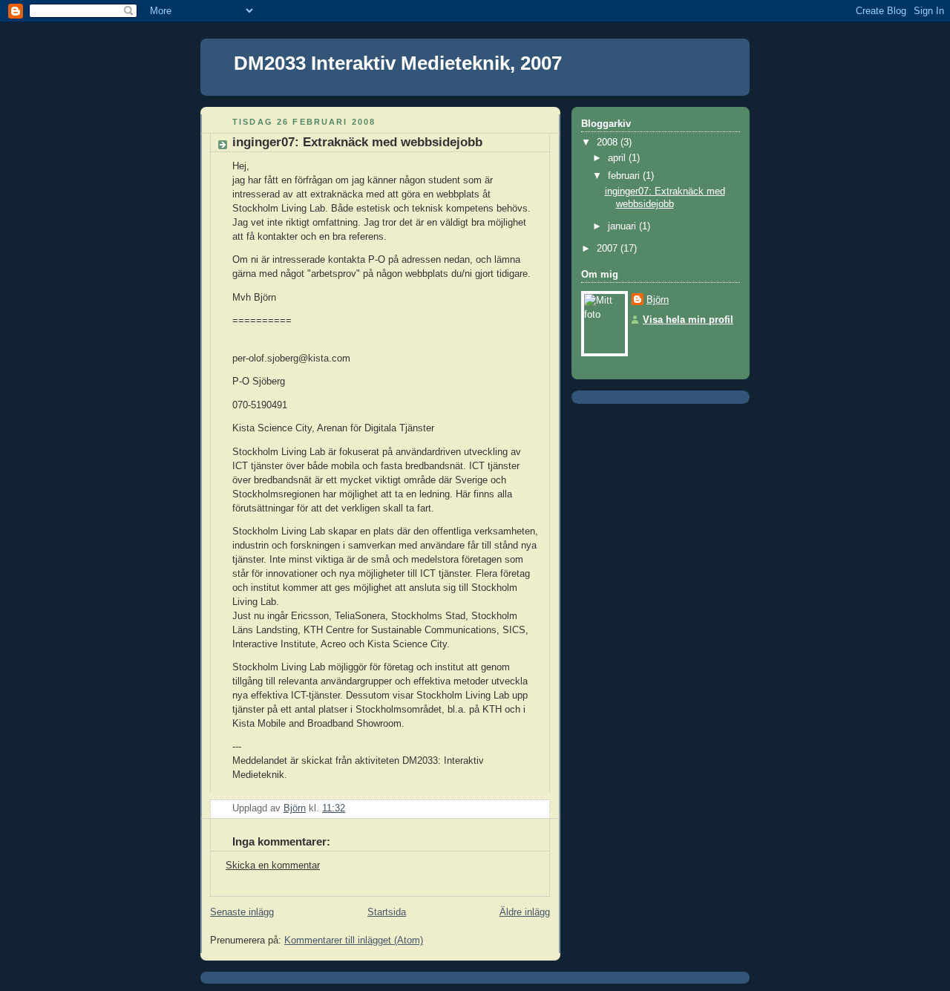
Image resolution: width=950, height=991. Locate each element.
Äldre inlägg (524, 912)
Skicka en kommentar (273, 865)
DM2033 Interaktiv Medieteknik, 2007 (398, 63)
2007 (608, 248)
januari (623, 226)
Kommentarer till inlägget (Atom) (353, 940)
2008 (608, 142)
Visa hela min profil (688, 320)
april (618, 158)
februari (625, 176)
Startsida (386, 912)
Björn (657, 300)
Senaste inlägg (242, 912)
